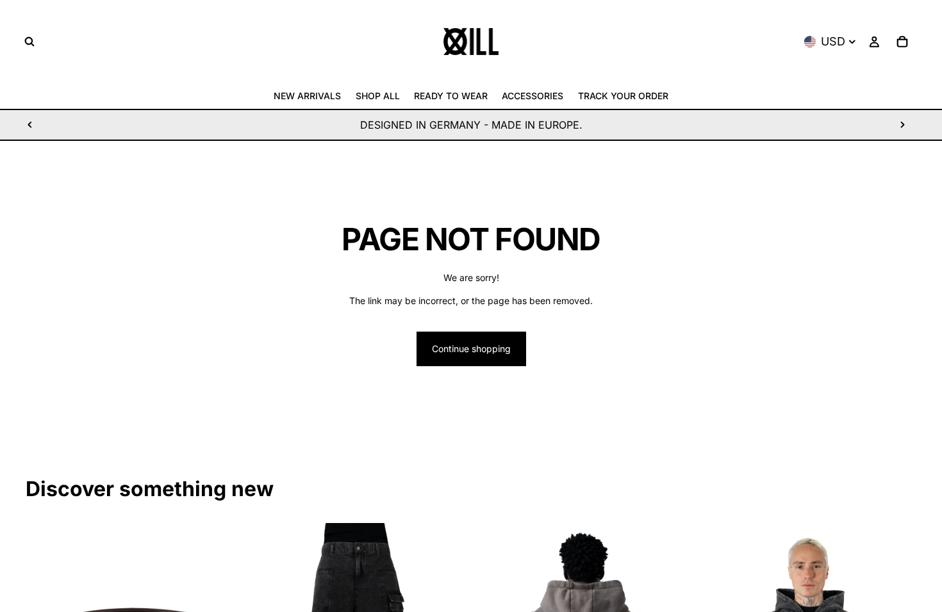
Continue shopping (471, 348)
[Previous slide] (30, 125)
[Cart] (902, 42)
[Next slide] (902, 125)
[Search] (29, 42)
